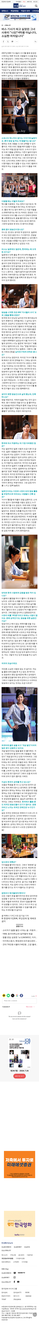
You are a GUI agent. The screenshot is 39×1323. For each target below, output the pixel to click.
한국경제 (4, 1292)
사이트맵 (24, 1262)
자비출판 (18, 1)
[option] (19, 17)
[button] (35, 1)
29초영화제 (17, 1299)
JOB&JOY (7, 25)
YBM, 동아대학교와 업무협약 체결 (18, 934)
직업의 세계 (25, 11)
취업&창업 (15, 11)
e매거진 (29, 1)
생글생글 (28, 1296)
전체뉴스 (5, 11)
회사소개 (4, 1255)
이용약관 (30, 1255)
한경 (6, 1247)
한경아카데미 (6, 1296)
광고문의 (21, 1255)
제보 (24, 1)
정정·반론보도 (6, 1262)
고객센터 (16, 1262)
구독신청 (13, 1255)
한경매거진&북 (6, 1)
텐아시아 (16, 1296)
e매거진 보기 (19, 1076)
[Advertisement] (19, 1116)
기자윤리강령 (20, 1258)
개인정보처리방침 (7, 1258)
